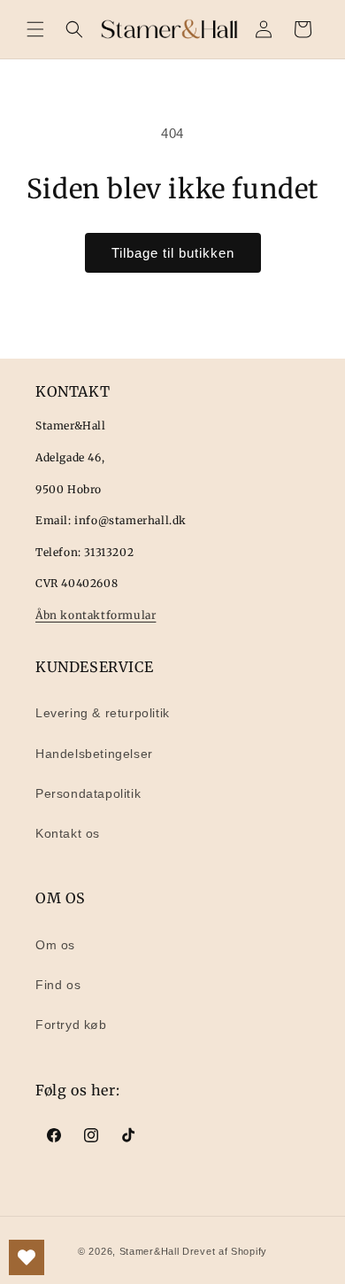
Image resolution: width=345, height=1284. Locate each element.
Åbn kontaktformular (95, 615)
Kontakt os (67, 833)
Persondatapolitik (88, 793)
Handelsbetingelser (94, 753)
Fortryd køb (71, 1024)
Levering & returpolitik (102, 713)
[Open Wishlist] (26, 1257)
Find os (57, 985)
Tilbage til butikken (172, 252)
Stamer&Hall (149, 1251)
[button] (35, 29)
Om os (55, 945)
